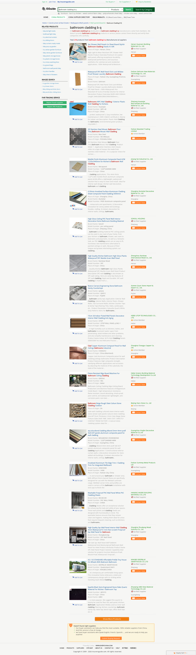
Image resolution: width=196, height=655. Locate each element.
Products (70, 648)
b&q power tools (129, 17)
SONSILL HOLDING (138, 219)
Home (45, 17)
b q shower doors (48, 86)
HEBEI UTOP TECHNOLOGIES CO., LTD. (143, 316)
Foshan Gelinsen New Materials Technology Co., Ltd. (143, 72)
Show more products (112, 619)
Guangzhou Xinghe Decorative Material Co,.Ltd (142, 431)
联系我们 (133, 648)
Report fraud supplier (55, 102)
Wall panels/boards (97, 23)
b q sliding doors (48, 40)
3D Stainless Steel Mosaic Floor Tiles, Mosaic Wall (104, 130)
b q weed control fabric (114, 17)
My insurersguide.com (66, 2)
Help (118, 648)
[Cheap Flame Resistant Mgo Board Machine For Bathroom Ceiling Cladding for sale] (77, 388)
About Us (98, 648)
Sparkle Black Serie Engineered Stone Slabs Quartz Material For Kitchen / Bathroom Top (107, 588)
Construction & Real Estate (59, 23)
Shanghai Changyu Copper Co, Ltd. (142, 346)
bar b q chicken (66, 13)
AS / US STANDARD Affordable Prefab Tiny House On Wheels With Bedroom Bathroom (107, 561)
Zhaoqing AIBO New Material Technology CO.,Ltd (142, 588)
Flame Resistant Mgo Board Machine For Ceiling (104, 374)
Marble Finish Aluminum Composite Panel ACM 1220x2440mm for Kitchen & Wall (106, 161)
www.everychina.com (104, 645)
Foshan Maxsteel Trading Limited (140, 130)
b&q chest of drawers (50, 74)
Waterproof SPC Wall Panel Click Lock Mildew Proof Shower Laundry (105, 73)
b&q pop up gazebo (49, 46)
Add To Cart (78, 62)
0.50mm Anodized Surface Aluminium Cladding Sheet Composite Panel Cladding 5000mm (106, 192)
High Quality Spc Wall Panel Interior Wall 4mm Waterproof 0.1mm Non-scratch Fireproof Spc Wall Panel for (107, 529)
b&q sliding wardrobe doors (51, 89)
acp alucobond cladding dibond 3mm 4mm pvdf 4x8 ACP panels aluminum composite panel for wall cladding (107, 432)
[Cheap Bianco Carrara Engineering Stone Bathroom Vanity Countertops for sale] (77, 301)
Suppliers (80, 648)
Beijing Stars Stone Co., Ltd (141, 403)
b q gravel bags (48, 65)
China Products (58, 17)
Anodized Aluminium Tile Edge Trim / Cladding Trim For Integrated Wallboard (106, 464)
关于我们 (125, 648)
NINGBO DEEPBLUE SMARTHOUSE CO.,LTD (139, 560)
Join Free (52, 2)
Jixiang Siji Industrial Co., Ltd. (142, 159)
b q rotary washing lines (51, 62)
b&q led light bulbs (49, 31)
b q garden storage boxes (51, 83)
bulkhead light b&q (49, 34)
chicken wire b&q (120, 13)
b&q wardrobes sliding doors (52, 92)
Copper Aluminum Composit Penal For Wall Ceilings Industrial (107, 347)
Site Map (89, 648)
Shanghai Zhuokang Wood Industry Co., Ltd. (141, 528)
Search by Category (144, 9)
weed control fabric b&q (82, 13)
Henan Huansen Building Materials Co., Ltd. (140, 45)
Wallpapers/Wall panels (80, 23)
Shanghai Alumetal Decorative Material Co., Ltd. (142, 192)
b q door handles (48, 71)
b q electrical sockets (50, 37)
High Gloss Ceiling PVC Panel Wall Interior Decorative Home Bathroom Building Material (106, 220)
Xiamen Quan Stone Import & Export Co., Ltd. (142, 287)
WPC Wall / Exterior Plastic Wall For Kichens (106, 102)
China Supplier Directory (79, 17)
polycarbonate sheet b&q (103, 13)
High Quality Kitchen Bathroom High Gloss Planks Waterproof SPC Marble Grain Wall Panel (107, 257)
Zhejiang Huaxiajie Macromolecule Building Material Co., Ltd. (140, 103)
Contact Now (140, 55)
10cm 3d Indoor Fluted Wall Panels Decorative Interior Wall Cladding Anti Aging (106, 317)
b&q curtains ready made (51, 43)
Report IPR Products (54, 106)
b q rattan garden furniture (52, 50)
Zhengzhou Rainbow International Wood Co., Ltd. (141, 257)
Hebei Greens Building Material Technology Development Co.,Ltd (143, 374)
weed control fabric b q (138, 13)
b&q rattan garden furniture (52, 53)
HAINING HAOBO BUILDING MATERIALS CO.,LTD (141, 494)
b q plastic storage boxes (51, 59)
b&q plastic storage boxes (51, 56)
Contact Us (109, 648)
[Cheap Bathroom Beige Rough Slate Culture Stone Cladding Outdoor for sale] (77, 418)
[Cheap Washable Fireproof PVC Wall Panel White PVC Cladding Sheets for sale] (77, 508)
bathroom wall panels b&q (52, 68)
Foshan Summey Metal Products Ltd (143, 464)
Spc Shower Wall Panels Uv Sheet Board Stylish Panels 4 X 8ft (106, 45)
